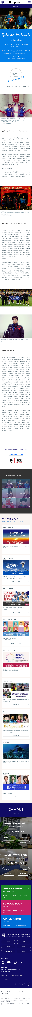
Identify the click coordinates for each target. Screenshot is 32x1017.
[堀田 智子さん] (23, 493)
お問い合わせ (5, 975)
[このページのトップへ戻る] (28, 984)
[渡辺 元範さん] (23, 483)
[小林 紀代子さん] (23, 503)
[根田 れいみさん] (9, 483)
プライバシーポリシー (16, 975)
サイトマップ (5, 979)
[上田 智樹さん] (9, 503)
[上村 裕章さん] (9, 493)
